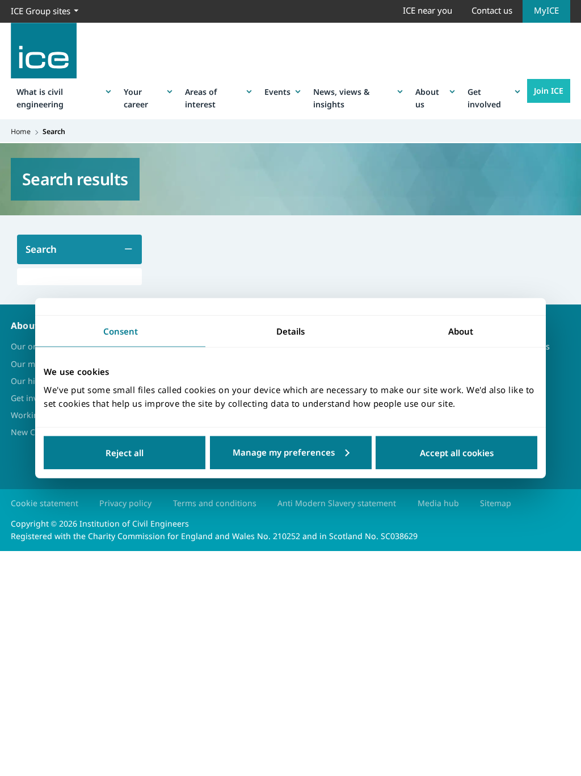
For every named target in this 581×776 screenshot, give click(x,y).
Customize (291, 452)
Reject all (125, 452)
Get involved (484, 97)
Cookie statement (44, 503)
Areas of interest (201, 97)
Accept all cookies (457, 452)
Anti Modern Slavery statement (336, 503)
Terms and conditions (214, 503)
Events (277, 91)
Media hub (438, 503)
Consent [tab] (120, 331)
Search (41, 249)
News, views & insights (341, 97)
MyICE (546, 10)
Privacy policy (125, 503)
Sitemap (495, 503)
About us (427, 97)
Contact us (491, 10)
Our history (32, 381)
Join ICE (548, 90)
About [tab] (460, 331)
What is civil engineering (40, 97)
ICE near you (427, 10)
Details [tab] (290, 331)
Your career (136, 97)
